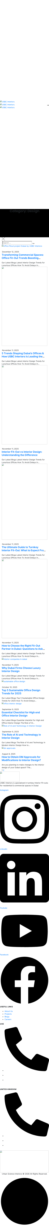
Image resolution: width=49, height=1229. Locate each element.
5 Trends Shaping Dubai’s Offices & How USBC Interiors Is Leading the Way (23, 356)
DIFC (39, 132)
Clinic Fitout (37, 178)
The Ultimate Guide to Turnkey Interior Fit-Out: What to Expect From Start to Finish (24, 550)
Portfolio (36, 15)
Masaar (40, 140)
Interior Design (38, 154)
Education (41, 37)
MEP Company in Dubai (42, 67)
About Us (32, 1)
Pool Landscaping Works (37, 194)
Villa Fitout (36, 156)
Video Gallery (34, 200)
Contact (31, 205)
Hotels (39, 26)
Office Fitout (37, 162)
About (34, 4)
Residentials (42, 45)
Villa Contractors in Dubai (42, 20)
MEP (34, 189)
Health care (42, 29)
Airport (40, 39)
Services (31, 115)
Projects (31, 203)
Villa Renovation (39, 159)
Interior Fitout (38, 118)
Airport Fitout (38, 175)
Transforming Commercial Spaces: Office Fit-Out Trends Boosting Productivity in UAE (23, 258)
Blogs (34, 12)
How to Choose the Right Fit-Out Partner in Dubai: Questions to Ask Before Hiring (22, 648)
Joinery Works (38, 186)
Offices (40, 42)
